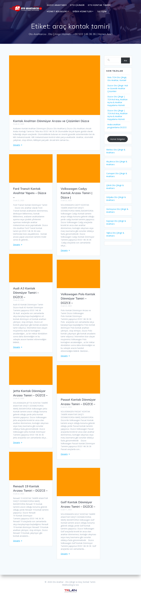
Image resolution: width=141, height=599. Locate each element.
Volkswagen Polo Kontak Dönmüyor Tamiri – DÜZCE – (78, 298)
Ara (125, 60)
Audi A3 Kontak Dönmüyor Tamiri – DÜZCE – (26, 293)
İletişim (102, 11)
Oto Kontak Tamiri (99, 5)
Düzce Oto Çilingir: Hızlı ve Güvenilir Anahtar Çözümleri (117, 88)
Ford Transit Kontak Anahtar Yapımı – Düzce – (29, 193)
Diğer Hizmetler (82, 11)
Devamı (16, 145)
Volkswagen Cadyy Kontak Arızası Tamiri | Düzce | (76, 193)
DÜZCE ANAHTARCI (57, 5)
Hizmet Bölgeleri (57, 11)
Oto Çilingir (77, 5)
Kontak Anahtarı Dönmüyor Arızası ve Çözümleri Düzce (51, 121)
